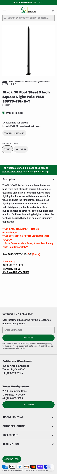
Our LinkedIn (28, 405)
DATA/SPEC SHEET (12, 265)
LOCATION (10, 144)
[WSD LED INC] (28, 10)
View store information (14, 133)
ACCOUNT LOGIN (11, 459)
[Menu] (5, 10)
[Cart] (51, 10)
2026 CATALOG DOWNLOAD (24, 2)
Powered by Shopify (10, 470)
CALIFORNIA (21, 149)
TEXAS (7, 149)
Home (4, 82)
